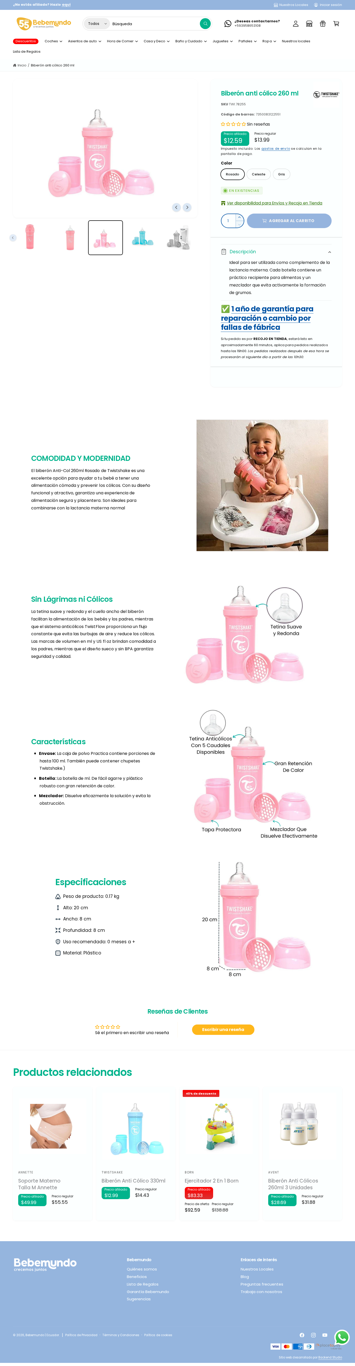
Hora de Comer (120, 41)
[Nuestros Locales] (309, 23)
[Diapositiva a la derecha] (187, 207)
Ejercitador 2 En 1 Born (212, 1181)
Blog (245, 1276)
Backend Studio (330, 1357)
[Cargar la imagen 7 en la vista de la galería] (180, 237)
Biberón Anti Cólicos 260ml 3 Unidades (293, 1184)
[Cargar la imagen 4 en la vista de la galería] (68, 237)
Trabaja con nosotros (261, 1291)
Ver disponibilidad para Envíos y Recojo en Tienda (275, 203)
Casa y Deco (154, 41)
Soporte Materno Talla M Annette (39, 1184)
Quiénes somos (142, 1269)
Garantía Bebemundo (148, 1291)
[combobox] (161, 23)
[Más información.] (342, 1339)
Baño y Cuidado (188, 41)
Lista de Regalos (143, 1284)
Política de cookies (158, 1335)
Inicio (22, 65)
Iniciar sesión (331, 4)
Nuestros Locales (293, 4)
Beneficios (137, 1276)
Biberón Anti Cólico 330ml (134, 1181)
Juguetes (220, 41)
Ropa (267, 41)
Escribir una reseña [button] (223, 1030)
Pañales (245, 41)
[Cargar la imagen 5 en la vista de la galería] (105, 237)
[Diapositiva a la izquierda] (176, 207)
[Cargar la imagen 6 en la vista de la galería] (143, 237)
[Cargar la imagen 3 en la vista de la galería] (30, 237)
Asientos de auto (82, 41)
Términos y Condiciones (120, 1335)
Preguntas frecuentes (262, 1284)
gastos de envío (275, 148)
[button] (336, 23)
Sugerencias (139, 1299)
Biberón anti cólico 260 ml (52, 65)
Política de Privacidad (81, 1335)
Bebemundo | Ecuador (42, 1335)
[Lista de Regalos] (323, 23)
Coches (51, 41)
